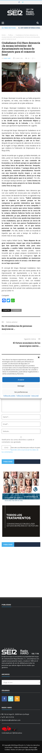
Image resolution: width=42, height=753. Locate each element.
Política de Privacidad (21, 747)
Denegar (21, 386)
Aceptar (21, 380)
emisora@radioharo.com (11, 720)
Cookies (7, 750)
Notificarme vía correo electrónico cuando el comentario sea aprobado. (18, 441)
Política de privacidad (23, 396)
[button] (39, 357)
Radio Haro (7, 58)
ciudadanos (16, 310)
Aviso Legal (35, 396)
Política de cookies (9, 396)
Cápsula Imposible (31, 750)
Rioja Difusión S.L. (20, 745)
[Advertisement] (21, 571)
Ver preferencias (21, 392)
